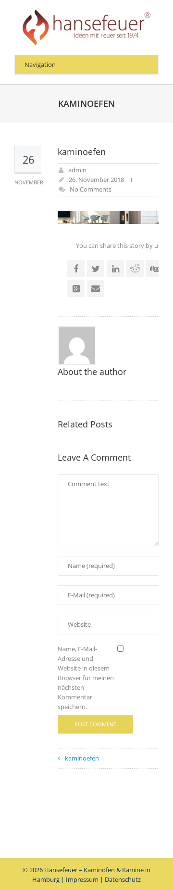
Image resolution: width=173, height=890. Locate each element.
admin (77, 170)
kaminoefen (82, 758)
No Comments (90, 189)
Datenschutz (123, 879)
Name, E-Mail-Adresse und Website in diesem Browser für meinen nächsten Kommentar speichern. (86, 678)
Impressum (82, 879)
